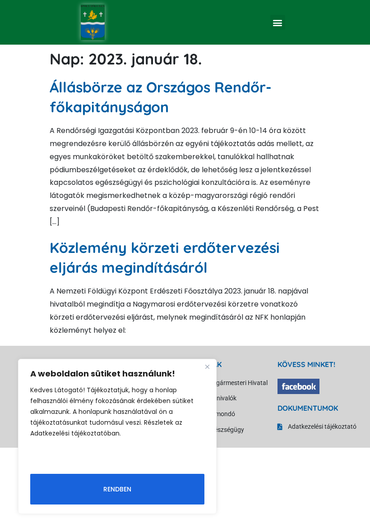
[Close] (207, 366)
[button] (277, 22)
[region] (117, 436)
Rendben (117, 489)
